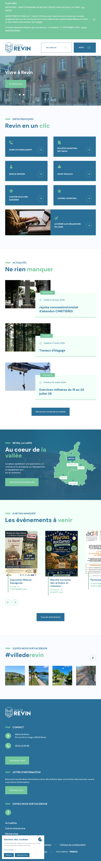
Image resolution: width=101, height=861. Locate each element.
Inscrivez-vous (16, 790)
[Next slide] (31, 95)
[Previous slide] (8, 602)
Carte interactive (15, 828)
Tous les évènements (50, 617)
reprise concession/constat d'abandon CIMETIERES (58, 309)
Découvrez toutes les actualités (51, 411)
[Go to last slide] (8, 95)
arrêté (39, 22)
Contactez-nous (17, 760)
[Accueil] (18, 47)
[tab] (16, 94)
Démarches (11, 833)
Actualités (11, 823)
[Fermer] (94, 19)
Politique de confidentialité (72, 844)
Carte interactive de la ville (21, 482)
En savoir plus (15, 84)
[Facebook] (93, 658)
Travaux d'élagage (52, 350)
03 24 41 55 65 (22, 745)
